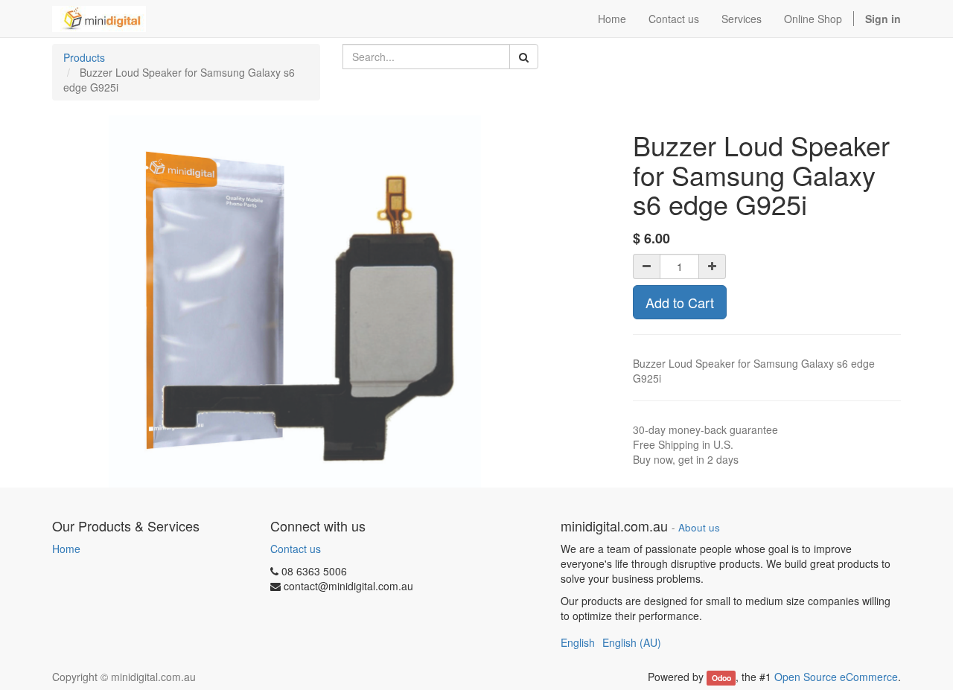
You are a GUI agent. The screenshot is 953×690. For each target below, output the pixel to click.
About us (699, 527)
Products (84, 57)
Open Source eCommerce (836, 676)
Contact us (295, 548)
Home (66, 548)
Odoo (721, 677)
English (578, 642)
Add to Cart (680, 302)
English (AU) (631, 642)
